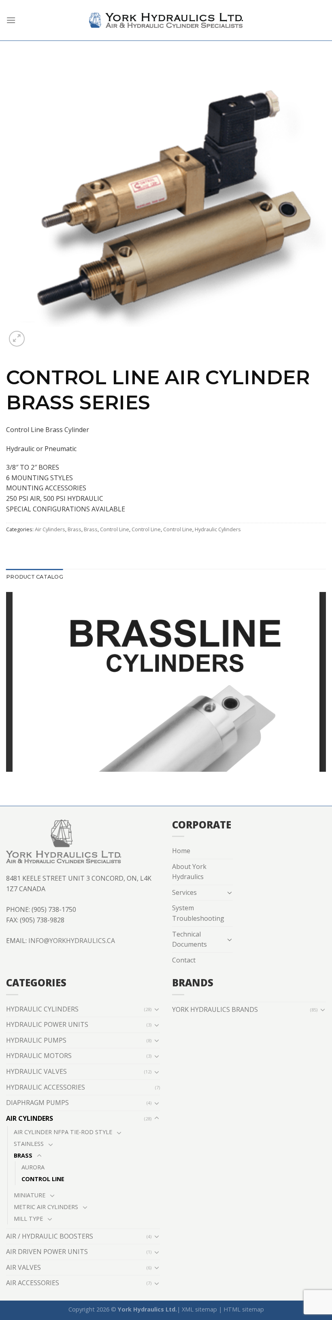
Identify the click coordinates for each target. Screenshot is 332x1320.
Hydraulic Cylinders (218, 529)
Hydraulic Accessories (45, 1087)
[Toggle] (230, 892)
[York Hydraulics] (166, 20)
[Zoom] (17, 339)
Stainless (29, 1144)
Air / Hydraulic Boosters (49, 1236)
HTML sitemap (243, 1309)
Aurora (33, 1167)
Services (184, 892)
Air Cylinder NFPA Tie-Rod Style (63, 1132)
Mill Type (28, 1218)
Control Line (114, 529)
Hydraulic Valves (36, 1071)
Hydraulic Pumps (36, 1040)
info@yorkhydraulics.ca (71, 940)
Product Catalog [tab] (34, 577)
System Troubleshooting (198, 913)
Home (181, 850)
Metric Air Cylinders (46, 1207)
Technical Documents (189, 939)
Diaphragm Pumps (37, 1102)
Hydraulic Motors (39, 1055)
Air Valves (23, 1267)
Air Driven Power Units (47, 1251)
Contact (184, 960)
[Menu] (11, 20)
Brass (74, 529)
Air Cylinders (50, 529)
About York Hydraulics (189, 871)
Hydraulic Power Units (47, 1024)
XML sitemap (199, 1309)
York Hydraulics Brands (215, 1009)
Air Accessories (32, 1282)
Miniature (29, 1195)
